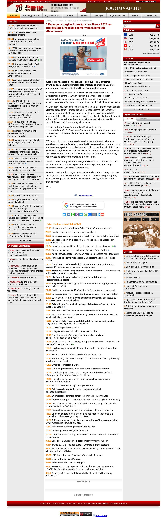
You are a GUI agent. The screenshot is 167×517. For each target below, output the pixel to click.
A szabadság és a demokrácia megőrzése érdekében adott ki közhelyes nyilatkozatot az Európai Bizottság (79, 373)
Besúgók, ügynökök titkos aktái (140, 267)
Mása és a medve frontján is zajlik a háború (73, 385)
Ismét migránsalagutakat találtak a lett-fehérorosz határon (80, 368)
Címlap (13, 15)
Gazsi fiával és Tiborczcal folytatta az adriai (23, 252)
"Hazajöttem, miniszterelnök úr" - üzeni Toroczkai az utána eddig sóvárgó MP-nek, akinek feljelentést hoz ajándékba (25, 93)
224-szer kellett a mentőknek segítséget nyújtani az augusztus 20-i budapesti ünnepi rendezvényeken (24, 152)
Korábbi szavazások (141, 109)
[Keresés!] (158, 26)
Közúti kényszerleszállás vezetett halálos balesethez (21, 73)
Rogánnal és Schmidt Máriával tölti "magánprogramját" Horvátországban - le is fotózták (141, 194)
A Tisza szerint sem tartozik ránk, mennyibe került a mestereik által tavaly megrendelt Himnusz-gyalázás (81, 421)
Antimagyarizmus (31, 15)
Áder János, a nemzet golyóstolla (136, 98)
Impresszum (90, 503)
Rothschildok (134, 170)
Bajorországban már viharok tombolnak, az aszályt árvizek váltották (23, 142)
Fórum (127, 1)
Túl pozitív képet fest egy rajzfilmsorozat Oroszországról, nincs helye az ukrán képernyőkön (24, 124)
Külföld (48, 21)
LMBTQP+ (98, 15)
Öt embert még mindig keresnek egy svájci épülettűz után (80, 395)
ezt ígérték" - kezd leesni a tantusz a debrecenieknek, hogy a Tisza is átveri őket (139, 162)
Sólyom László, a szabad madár (136, 90)
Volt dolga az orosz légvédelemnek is (70, 430)
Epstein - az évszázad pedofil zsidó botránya (141, 272)
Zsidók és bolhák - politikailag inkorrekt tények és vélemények (138, 314)
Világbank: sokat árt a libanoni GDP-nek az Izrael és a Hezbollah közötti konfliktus (24, 50)
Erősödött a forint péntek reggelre (68, 462)
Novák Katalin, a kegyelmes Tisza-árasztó (140, 102)
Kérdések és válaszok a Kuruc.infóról (135, 287)
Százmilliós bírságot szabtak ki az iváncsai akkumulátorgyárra (82, 410)
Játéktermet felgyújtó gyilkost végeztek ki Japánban (77, 455)
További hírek (83, 482)
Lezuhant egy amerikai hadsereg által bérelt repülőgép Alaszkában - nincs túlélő (21, 227)
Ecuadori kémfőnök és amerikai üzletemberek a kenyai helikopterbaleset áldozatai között (24, 208)
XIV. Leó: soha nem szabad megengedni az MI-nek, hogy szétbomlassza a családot (22, 115)
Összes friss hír (25, 241)
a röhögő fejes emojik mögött (140, 131)
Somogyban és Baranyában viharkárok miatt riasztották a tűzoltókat (23, 41)
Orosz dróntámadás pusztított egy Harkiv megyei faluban (80, 441)
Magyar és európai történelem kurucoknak (138, 294)
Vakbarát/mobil (94, 1)
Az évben (143, 119)
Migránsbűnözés (117, 15)
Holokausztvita (133, 278)
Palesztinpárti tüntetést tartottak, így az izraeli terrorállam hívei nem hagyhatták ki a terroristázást (25, 177)
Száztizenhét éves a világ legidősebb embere (22, 33)
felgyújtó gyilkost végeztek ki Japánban (22, 283)
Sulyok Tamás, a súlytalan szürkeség (138, 105)
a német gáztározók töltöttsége (23, 289)
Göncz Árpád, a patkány (133, 83)
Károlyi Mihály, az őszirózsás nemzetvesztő (140, 68)
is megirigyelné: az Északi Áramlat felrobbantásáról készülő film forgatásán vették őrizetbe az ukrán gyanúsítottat (25, 270)
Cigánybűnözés (52, 15)
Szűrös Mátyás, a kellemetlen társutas (138, 79)
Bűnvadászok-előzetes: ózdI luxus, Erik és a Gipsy (23, 65)
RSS (118, 1)
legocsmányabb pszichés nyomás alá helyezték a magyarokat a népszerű (141, 151)
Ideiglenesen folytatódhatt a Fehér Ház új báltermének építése (23, 26)
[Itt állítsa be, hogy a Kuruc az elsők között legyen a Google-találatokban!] (83, 209)
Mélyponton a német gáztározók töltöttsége (73, 426)
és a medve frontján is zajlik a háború (25, 260)
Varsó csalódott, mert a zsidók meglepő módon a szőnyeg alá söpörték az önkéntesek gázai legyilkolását (79, 415)
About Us (124, 503)
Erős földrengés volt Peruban (66, 459)
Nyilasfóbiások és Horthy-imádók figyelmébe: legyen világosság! (140, 300)
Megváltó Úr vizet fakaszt (137, 124)
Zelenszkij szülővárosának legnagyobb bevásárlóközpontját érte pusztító (24, 161)
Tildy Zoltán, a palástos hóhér (135, 72)
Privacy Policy (114, 503)
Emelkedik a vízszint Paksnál (66, 365)
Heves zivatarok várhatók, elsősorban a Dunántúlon (22, 235)
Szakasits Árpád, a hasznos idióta (137, 76)
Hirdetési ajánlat (102, 503)
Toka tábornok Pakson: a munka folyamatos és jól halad (21, 169)
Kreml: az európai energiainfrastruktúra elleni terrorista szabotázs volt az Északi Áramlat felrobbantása (24, 105)
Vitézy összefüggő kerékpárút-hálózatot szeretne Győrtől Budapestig (86, 399)
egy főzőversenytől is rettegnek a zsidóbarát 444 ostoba (141, 177)
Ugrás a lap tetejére (83, 495)
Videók (135, 15)
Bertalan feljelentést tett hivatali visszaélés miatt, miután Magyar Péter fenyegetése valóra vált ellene (24, 299)
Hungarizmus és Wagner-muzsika (141, 282)
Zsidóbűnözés (150, 15)
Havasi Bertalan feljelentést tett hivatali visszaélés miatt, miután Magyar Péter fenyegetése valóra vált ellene (24, 187)
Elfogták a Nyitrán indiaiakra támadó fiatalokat (23, 200)
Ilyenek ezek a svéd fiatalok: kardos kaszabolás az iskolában (23, 58)
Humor (84, 15)
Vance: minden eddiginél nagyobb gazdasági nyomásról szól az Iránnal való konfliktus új (25, 218)
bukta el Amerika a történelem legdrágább (139, 184)
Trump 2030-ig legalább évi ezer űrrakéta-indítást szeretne (80, 444)
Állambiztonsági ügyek (136, 263)
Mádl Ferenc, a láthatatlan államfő (137, 87)
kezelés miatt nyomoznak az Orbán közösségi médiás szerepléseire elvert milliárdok (141, 204)
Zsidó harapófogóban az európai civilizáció (140, 307)
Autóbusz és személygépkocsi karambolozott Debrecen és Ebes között (24, 82)
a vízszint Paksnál (23, 277)
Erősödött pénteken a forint (22, 195)
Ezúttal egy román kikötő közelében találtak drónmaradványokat (21, 133)
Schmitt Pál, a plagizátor (133, 94)
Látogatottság (108, 1)
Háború (70, 15)
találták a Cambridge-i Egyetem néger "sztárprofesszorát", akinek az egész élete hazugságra (140, 140)
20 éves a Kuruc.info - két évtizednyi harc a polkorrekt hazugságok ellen (141, 257)
